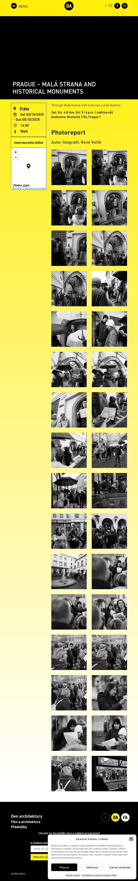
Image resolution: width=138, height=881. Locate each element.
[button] (131, 839)
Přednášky (19, 827)
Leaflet (18, 188)
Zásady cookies (73, 875)
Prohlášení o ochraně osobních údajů (99, 875)
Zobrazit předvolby (119, 867)
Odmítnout (92, 867)
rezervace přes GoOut (28, 142)
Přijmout (64, 867)
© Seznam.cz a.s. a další (34, 188)
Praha (24, 108)
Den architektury (26, 816)
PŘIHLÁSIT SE (40, 857)
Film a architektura (25, 822)
